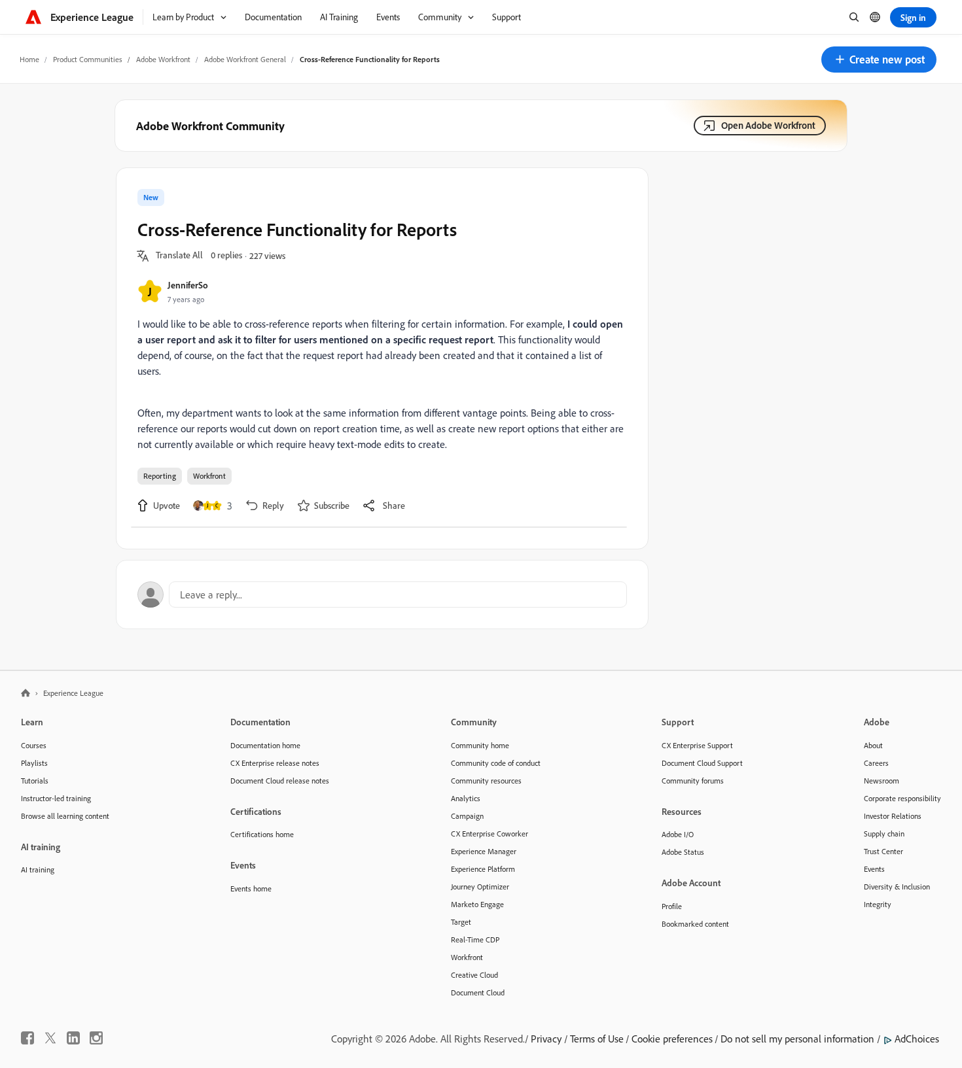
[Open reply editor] (382, 594)
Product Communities (87, 59)
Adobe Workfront (163, 59)
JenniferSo (188, 284)
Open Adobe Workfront (768, 125)
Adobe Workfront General (245, 59)
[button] (878, 59)
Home (29, 59)
